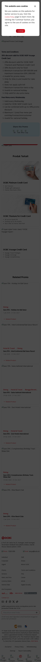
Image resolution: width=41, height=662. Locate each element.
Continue (20, 31)
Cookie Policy (9, 17)
